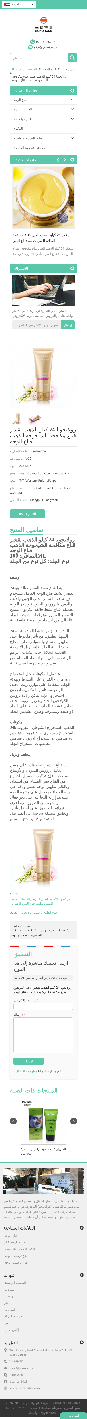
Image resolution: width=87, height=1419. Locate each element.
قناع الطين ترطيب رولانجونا (39, 912)
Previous (57, 159)
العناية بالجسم (23, 119)
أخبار (7, 1303)
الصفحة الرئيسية (26, 69)
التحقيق (30, 513)
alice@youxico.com (46, 47)
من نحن (9, 1296)
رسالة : (19, 1014)
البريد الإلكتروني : (25, 1000)
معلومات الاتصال (26, 1071)
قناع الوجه (49, 69)
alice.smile (16, 1374)
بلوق (7, 1323)
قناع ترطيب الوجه (16, 1256)
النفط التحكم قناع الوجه (19, 1249)
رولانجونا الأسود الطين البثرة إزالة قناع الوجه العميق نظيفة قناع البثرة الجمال (41, 901)
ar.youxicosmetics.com (25, 1388)
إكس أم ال (11, 1330)
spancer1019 (19, 1381)
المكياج (18, 128)
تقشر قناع (68, 69)
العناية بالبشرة (23, 109)
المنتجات (10, 1289)
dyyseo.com (49, 1413)
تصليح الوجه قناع (15, 1242)
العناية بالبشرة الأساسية (29, 138)
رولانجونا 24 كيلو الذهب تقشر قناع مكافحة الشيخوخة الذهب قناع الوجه (42, 989)
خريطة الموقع (13, 1316)
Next (64, 159)
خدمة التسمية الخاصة (29, 147)
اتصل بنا (9, 1309)
